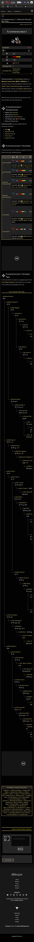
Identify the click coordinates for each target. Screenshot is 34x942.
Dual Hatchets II (18, 117)
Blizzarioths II (21, 807)
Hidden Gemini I (20, 572)
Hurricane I (19, 313)
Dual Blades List (17, 11)
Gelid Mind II (23, 502)
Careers (17, 915)
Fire (16, 63)
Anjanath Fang (9, 134)
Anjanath (15, 112)
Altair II (17, 794)
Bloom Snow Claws (17, 811)
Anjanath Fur (27, 201)
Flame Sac (8, 136)
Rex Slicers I (23, 347)
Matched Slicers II (13, 302)
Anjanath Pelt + (28, 174)
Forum (17, 883)
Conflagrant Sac (23, 203)
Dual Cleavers (20, 657)
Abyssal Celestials (16, 790)
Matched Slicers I (9, 296)
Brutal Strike (16, 72)
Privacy (17, 919)
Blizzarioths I (12, 807)
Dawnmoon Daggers (25, 457)
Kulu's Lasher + (24, 488)
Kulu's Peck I (11, 471)
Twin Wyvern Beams (26, 663)
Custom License (19, 900)
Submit (21, 849)
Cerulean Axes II (24, 685)
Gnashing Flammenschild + (6, 197)
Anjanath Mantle (23, 220)
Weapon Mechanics (24, 89)
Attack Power (6, 86)
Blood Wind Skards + (18, 809)
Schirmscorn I (12, 440)
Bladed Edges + (15, 804)
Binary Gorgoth (18, 802)
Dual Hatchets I (12, 646)
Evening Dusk (23, 410)
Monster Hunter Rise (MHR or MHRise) (14, 81)
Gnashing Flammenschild (6, 183)
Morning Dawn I (16, 399)
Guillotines (19, 626)
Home (17, 879)
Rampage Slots (7, 66)
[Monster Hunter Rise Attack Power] (7, 53)
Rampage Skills (7, 71)
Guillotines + (23, 632)
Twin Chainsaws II (17, 620)
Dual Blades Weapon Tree (10, 282)
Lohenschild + (6, 231)
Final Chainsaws (28, 635)
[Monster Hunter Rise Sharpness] (7, 56)
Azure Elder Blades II (15, 799)
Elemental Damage (16, 86)
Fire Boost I (16, 71)
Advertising (17, 913)
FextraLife (7, 926)
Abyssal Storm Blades (17, 792)
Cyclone (26, 325)
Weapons (10, 11)
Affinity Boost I (17, 69)
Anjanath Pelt (8, 131)
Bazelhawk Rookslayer (16, 800)
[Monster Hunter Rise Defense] (3, 50)
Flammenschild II (24, 713)
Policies (17, 921)
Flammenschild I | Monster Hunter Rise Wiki (16, 20)
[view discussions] (32, 10)
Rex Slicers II (27, 352)
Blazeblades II (14, 806)
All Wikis (17, 881)
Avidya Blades (13, 797)
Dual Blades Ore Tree (16, 292)
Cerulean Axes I (20, 680)
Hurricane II (23, 319)
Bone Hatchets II (13, 814)
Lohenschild (5, 215)
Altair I (11, 794)
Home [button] (10, 6)
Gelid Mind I (19, 497)
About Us (17, 885)
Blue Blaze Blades (15, 812)
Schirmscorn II (16, 445)
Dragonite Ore (9, 138)
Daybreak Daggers (21, 451)
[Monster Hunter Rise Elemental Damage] (7, 63)
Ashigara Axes (28, 691)
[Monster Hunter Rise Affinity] (7, 60)
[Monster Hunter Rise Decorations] (29, 50)
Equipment (3, 11)
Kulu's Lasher (19, 482)
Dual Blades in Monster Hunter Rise (17, 787)
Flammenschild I (20, 707)
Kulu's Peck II (15, 477)
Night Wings (27, 583)
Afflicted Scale (27, 236)
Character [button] (29, 6)
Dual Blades (5, 47)
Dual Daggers (15, 308)
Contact (17, 888)
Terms (17, 917)
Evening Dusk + (28, 416)
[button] (19, 2)
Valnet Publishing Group (23, 926)
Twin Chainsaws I (13, 615)
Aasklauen (6, 790)
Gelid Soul (26, 508)
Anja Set (15, 114)
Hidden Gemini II (24, 578)
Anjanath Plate (22, 176)
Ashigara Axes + (20, 795)
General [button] (20, 6)
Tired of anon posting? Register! (21, 829)
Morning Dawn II (20, 405)
